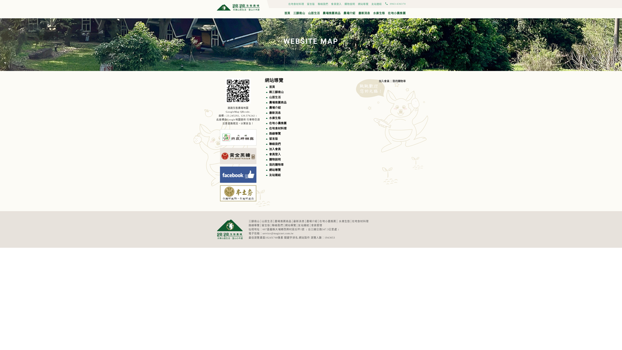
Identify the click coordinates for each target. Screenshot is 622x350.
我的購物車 (399, 81)
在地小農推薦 (397, 13)
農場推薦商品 (332, 13)
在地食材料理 (296, 4)
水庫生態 (379, 13)
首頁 (287, 13)
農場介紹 (349, 13)
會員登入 (336, 4)
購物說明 (350, 4)
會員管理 (316, 225)
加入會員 (384, 81)
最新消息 (364, 13)
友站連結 (376, 4)
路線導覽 (254, 225)
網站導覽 (363, 4)
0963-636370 (398, 3)
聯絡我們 (323, 4)
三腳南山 (299, 13)
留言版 (311, 4)
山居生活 (314, 13)
